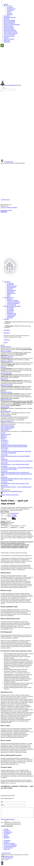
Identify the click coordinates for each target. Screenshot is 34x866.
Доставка (9, 13)
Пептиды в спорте (12, 286)
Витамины (10, 289)
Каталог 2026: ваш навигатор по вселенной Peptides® (15, 455)
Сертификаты (13, 527)
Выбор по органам (6, 346)
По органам (10, 309)
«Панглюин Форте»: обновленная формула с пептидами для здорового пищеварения (16, 451)
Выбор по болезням (6, 351)
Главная (6, 4)
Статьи (2, 457)
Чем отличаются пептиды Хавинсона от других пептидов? (17, 460)
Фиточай (6, 37)
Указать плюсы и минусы (8, 819)
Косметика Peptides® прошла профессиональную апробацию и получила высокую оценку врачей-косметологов (14, 446)
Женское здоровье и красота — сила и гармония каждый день (16, 487)
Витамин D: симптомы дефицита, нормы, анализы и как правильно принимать (16, 479)
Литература (7, 41)
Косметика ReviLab (6, 411)
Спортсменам (10, 316)
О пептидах (10, 7)
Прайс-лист (7, 40)
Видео (8, 296)
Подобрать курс (11, 8)
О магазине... (9, 5)
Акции (9, 11)
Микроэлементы (11, 290)
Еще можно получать (6, 211)
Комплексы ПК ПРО (6, 399)
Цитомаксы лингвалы (10, 17)
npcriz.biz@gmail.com (6, 858)
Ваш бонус (10, 14)
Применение (4, 527)
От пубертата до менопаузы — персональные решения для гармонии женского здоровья (16, 467)
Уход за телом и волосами (11, 33)
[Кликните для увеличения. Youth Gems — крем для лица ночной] (11, 510)
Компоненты (10, 291)
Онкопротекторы (11, 314)
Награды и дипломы (12, 300)
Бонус (7, 333)
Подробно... (7, 330)
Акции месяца (5, 441)
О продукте (6, 525)
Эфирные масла (11, 293)
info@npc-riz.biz (9, 856)
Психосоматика (11, 287)
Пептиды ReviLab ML (6, 384)
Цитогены (6, 18)
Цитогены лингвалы (9, 20)
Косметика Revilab (9, 27)
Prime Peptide (4, 379)
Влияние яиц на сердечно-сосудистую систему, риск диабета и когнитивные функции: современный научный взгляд (16, 473)
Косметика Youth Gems (10, 30)
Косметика (10, 317)
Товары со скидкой (9, 39)
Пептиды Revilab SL (9, 23)
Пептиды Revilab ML (9, 21)
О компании (10, 10)
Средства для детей (9, 36)
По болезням (10, 284)
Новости (3, 438)
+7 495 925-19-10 (8, 161)
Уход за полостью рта (9, 34)
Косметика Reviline (9, 29)
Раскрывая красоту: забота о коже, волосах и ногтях (15, 482)
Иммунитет (10, 312)
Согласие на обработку (13, 303)
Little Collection (5, 430)
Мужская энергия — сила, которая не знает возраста (15, 463)
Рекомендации (15, 525)
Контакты (9, 299)
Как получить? (15, 513)
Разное (9, 294)
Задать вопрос (5, 859)
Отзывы (22, 527)
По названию (10, 307)
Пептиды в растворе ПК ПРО (12, 24)
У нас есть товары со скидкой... (9, 207)
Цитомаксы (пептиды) (7, 356)
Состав (23, 525)
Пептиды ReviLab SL (6, 392)
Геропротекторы (8, 26)
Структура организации (13, 301)
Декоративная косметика (10, 31)
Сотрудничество (11, 304)
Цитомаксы (7, 16)
